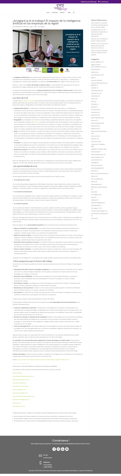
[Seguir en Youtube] (67, 449)
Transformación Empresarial (99, 213)
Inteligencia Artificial (97, 149)
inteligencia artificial (29, 101)
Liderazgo (94, 162)
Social (93, 197)
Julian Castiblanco (96, 157)
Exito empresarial (96, 123)
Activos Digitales (96, 62)
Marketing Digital (96, 168)
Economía (94, 112)
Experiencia (94, 128)
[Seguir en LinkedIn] (62, 449)
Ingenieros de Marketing (85, 470)
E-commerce (94, 109)
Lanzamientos (95, 160)
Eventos (93, 120)
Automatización (95, 75)
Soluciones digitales (97, 203)
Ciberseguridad (95, 90)
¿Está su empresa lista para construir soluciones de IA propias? (99, 53)
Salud (92, 192)
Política (93, 181)
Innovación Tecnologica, (98, 144)
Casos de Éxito (95, 80)
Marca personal (95, 165)
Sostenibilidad (95, 205)
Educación (94, 115)
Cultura (93, 99)
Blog (69, 12)
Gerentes (93, 139)
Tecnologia (41, 26)
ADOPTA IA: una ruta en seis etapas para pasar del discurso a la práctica (99, 46)
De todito (93, 104)
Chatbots (93, 88)
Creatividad (94, 96)
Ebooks (62, 12)
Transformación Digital (98, 211)
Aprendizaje (94, 69)
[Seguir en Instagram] (58, 449)
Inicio (48, 12)
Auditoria (94, 72)
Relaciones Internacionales (99, 187)
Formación (94, 136)
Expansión (94, 126)
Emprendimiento (96, 118)
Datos (92, 101)
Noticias (93, 176)
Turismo (93, 218)
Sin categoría (95, 194)
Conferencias (95, 93)
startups (36, 122)
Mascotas (94, 171)
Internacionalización (97, 154)
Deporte (93, 107)
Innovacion (94, 141)
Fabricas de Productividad (98, 131)
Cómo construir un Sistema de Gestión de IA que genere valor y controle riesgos (99, 25)
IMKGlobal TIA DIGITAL (21, 26)
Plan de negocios (96, 179)
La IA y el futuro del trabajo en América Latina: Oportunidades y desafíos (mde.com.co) (43, 359)
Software (93, 200)
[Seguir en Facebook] (54, 449)
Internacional (95, 152)
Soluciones (55, 12)
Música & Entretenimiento (99, 173)
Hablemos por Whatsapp (88, 2)
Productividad (95, 184)
